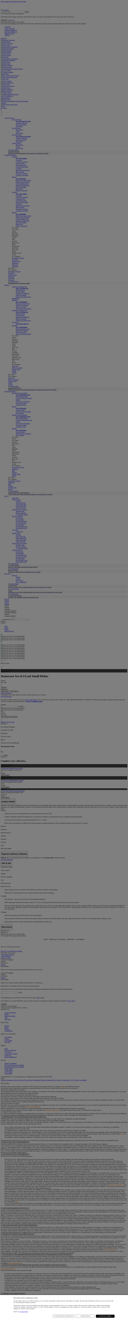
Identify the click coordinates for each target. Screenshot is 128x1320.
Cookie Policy (24, 1311)
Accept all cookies (105, 1316)
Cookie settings (85, 1316)
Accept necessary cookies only (64, 1316)
